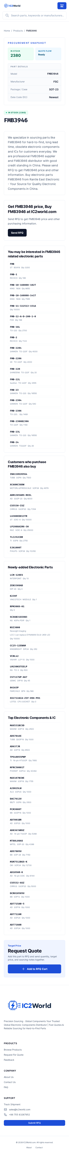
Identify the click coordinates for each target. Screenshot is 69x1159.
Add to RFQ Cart (37, 968)
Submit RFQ (34, 1122)
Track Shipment (12, 1104)
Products (18, 30)
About (29, 1147)
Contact (39, 1147)
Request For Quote (13, 1054)
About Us (8, 1077)
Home (7, 30)
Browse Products (13, 1049)
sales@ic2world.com (19, 1109)
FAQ (6, 1087)
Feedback (9, 1059)
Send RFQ (17, 232)
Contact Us (10, 1082)
